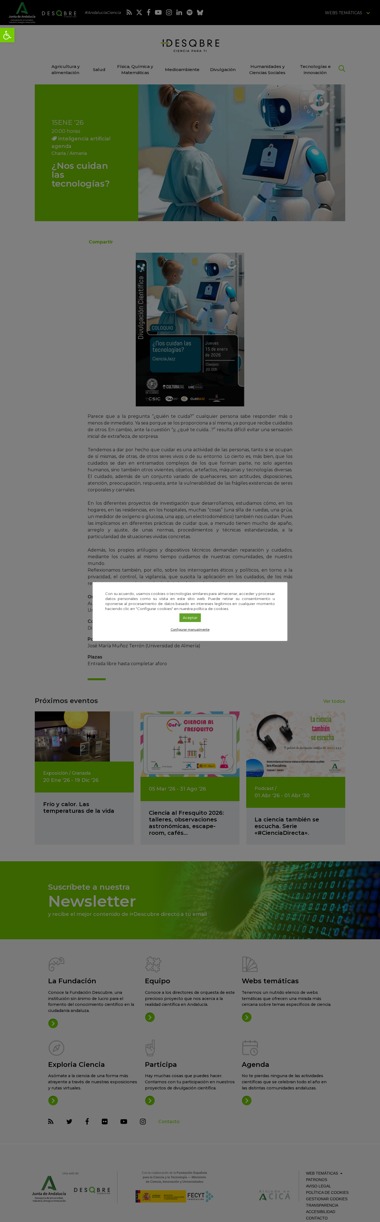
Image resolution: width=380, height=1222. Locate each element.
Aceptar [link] (190, 617)
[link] (7, 35)
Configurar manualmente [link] (190, 629)
